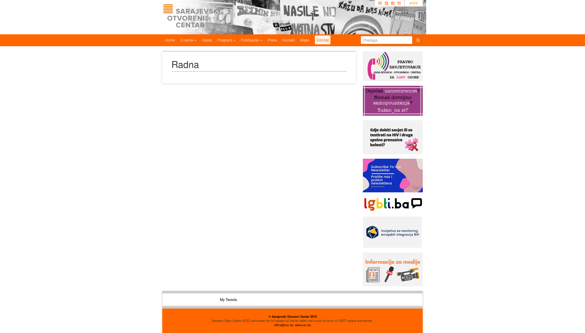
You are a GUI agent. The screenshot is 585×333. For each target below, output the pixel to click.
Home (170, 40)
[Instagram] (399, 3)
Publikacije (250, 40)
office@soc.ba (283, 325)
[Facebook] (393, 3)
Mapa (304, 40)
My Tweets (228, 299)
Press (272, 40)
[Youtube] (380, 3)
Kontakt (288, 40)
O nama (187, 40)
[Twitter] (386, 3)
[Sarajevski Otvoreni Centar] (201, 17)
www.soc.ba (303, 325)
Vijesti (207, 40)
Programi (225, 40)
